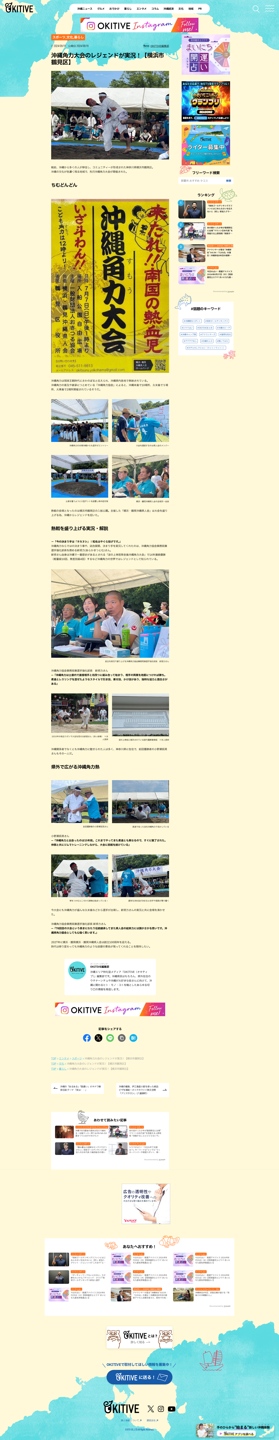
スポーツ (77, 1058)
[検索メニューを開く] (256, 9)
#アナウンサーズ (207, 334)
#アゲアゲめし (190, 341)
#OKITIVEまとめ (204, 328)
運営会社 (151, 1420)
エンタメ (64, 1058)
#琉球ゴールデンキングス (216, 321)
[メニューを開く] (269, 8)
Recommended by (151, 1159)
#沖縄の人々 (206, 341)
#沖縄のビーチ (223, 328)
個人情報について (130, 1420)
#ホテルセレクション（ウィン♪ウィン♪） (206, 348)
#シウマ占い (187, 328)
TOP (53, 1058)
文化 (61, 1063)
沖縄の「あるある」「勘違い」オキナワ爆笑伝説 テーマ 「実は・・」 (80, 1088)
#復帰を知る (225, 334)
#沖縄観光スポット (192, 321)
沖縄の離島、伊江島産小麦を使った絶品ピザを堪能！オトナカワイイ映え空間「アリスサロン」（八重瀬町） (138, 1089)
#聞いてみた (222, 341)
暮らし (63, 1069)
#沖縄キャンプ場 (188, 334)
